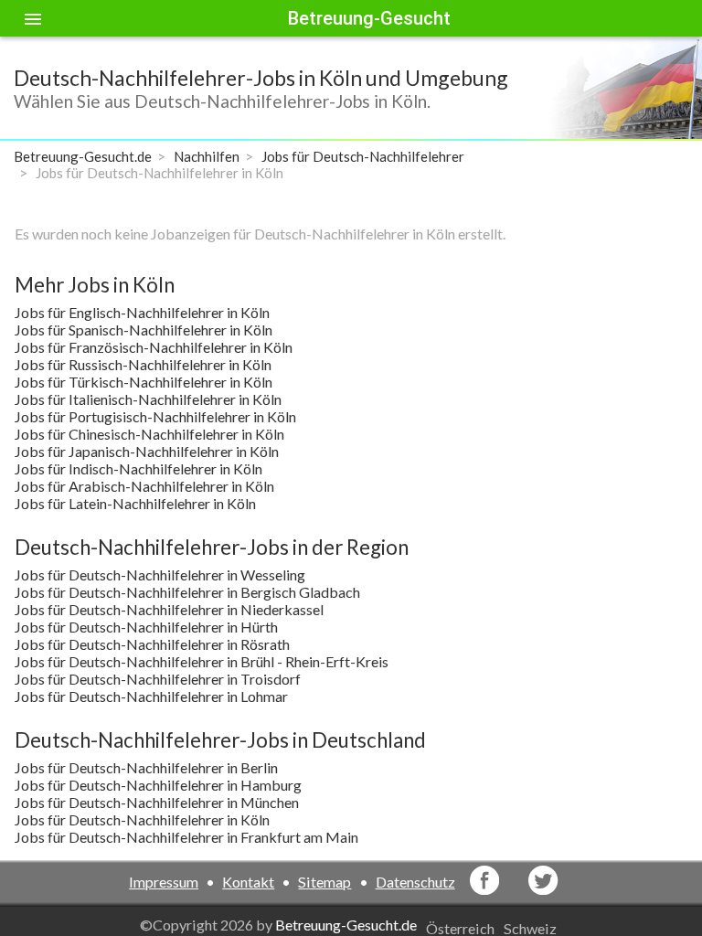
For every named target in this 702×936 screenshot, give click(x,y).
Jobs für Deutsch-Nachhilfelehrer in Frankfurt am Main (186, 837)
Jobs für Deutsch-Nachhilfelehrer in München (157, 802)
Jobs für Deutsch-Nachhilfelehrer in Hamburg (158, 784)
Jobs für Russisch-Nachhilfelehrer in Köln (143, 364)
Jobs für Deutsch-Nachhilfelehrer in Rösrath (152, 644)
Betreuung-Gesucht (369, 18)
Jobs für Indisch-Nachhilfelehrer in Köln (138, 468)
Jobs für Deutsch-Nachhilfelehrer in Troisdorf (158, 678)
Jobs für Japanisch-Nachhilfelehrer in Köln (147, 451)
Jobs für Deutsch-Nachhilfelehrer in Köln (142, 819)
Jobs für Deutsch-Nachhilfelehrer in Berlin (146, 767)
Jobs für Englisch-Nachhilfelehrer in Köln (142, 312)
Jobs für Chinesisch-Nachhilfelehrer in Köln (149, 433)
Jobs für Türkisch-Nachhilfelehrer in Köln (143, 381)
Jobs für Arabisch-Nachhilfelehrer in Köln (144, 486)
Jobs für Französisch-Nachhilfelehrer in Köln (153, 347)
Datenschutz (415, 881)
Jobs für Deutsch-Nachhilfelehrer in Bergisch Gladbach (187, 592)
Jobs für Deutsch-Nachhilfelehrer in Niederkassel (169, 609)
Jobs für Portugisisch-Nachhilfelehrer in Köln (155, 416)
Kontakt (248, 881)
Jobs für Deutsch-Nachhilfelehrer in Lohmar (151, 696)
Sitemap (324, 881)
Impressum (163, 881)
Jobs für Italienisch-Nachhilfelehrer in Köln (148, 399)
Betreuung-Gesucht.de (346, 924)
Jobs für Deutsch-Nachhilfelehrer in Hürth (146, 626)
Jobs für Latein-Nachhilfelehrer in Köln (135, 503)
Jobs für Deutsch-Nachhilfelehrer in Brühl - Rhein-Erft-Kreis (201, 661)
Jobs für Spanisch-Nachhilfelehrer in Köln (143, 329)
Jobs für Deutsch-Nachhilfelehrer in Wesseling (160, 574)
